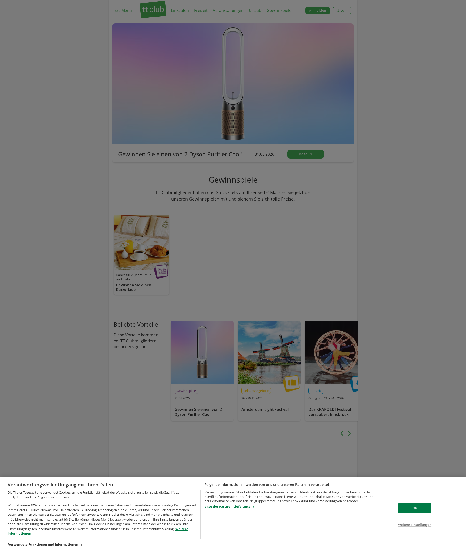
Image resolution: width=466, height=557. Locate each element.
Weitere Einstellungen (414, 525)
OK (415, 508)
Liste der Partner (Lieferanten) (229, 506)
